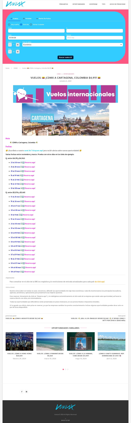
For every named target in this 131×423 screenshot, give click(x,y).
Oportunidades (79, 4)
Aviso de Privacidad (117, 4)
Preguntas (63, 4)
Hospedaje (93, 4)
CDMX (16, 68)
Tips (103, 4)
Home (7, 68)
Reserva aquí (30, 162)
